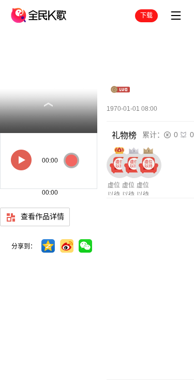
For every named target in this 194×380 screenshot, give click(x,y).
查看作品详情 (41, 216)
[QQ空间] (48, 246)
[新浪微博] (66, 246)
